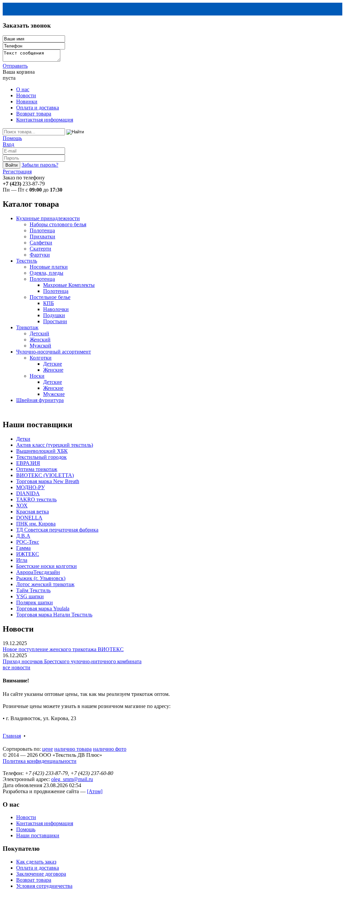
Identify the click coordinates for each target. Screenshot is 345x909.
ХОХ (22, 505)
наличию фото (109, 749)
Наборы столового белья (58, 224)
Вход (8, 144)
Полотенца (42, 230)
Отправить (15, 66)
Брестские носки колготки (46, 566)
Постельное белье (50, 297)
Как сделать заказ (36, 862)
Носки (37, 376)
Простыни (55, 321)
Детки (23, 439)
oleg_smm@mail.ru (72, 779)
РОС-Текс (27, 542)
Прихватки (42, 236)
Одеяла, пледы (46, 273)
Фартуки (40, 255)
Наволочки (56, 309)
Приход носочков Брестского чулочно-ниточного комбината (72, 661)
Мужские (54, 394)
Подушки (54, 315)
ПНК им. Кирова (36, 524)
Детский (39, 333)
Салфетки (41, 242)
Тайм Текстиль (33, 590)
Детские (52, 364)
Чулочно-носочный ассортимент (53, 352)
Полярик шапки (34, 602)
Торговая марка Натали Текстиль (54, 614)
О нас (22, 89)
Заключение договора (41, 874)
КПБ (48, 303)
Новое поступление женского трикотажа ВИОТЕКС (63, 649)
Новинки (26, 101)
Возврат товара (33, 113)
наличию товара (73, 749)
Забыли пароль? (40, 165)
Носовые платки (49, 267)
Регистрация (17, 171)
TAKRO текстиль (36, 499)
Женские (53, 370)
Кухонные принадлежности (48, 218)
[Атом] (94, 791)
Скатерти (40, 248)
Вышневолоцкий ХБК (42, 451)
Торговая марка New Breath (47, 481)
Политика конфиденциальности (39, 761)
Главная (12, 736)
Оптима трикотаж (36, 469)
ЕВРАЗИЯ (28, 463)
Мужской (40, 345)
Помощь (12, 138)
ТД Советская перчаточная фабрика (57, 530)
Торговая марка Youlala (42, 608)
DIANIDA (28, 493)
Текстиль (26, 261)
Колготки (41, 358)
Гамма (23, 548)
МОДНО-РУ (30, 487)
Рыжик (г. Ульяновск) (40, 578)
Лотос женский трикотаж (45, 584)
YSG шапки (30, 596)
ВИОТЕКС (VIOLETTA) (45, 475)
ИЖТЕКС (27, 554)
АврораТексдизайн (38, 572)
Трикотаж (27, 327)
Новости (26, 95)
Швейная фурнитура (40, 400)
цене (47, 749)
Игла (21, 560)
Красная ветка (32, 511)
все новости (16, 667)
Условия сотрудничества (44, 886)
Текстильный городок (41, 457)
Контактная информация (44, 120)
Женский (40, 339)
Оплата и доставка (37, 107)
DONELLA (29, 517)
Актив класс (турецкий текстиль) (54, 445)
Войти (11, 165)
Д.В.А (23, 536)
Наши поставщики (37, 835)
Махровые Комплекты (69, 285)
